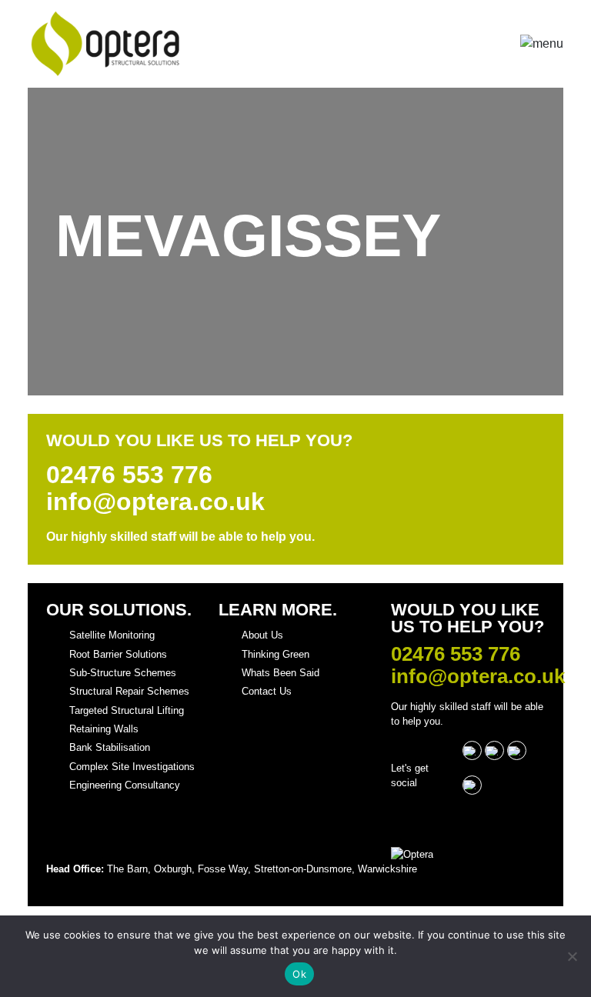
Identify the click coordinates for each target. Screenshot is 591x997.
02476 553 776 (129, 475)
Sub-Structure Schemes (122, 673)
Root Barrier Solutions (118, 654)
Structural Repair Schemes (129, 691)
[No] (571, 956)
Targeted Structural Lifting (126, 710)
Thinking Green (275, 654)
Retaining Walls (104, 729)
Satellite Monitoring (112, 635)
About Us (262, 635)
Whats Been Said (280, 673)
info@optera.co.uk (155, 501)
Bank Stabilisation (109, 747)
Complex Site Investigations (132, 766)
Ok (299, 974)
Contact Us (267, 691)
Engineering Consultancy (124, 785)
